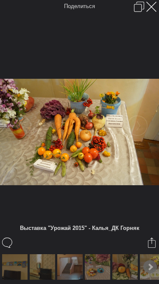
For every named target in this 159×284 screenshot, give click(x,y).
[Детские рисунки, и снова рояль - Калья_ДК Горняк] (16, 267)
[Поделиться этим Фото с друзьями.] (152, 242)
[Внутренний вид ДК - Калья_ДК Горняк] (71, 267)
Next (150, 267)
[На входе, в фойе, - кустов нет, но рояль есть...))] (43, 267)
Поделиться (79, 6)
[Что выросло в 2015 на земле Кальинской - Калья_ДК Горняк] (98, 267)
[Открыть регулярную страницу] (139, 7)
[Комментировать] (8, 242)
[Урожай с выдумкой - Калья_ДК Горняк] (126, 267)
